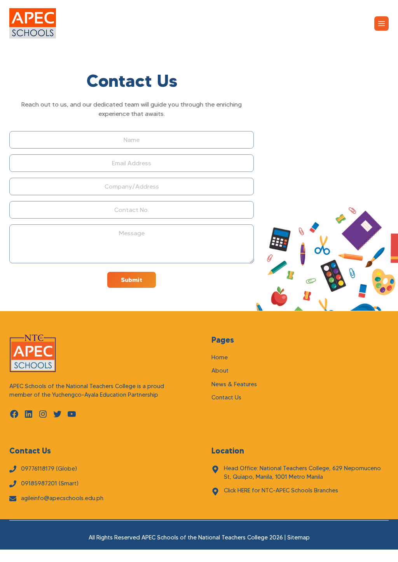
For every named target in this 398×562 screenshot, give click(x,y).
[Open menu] (381, 23)
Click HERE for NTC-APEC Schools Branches (281, 490)
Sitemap (298, 537)
